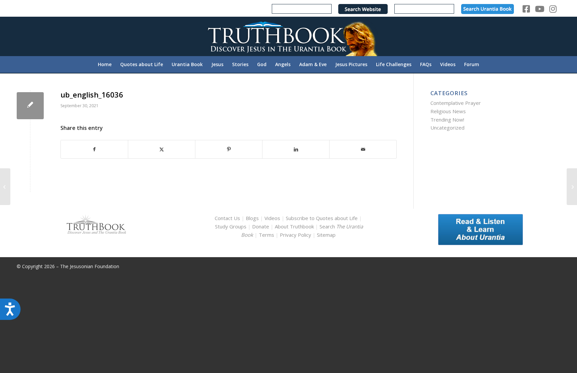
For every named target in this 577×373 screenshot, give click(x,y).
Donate (260, 226)
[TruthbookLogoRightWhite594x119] (288, 36)
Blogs (252, 218)
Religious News (448, 111)
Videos (272, 218)
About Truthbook (294, 226)
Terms (266, 234)
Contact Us (227, 218)
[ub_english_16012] (5, 186)
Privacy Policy (295, 234)
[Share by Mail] (363, 149)
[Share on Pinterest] (228, 149)
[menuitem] (104, 64)
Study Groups (231, 226)
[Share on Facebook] (94, 149)
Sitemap (326, 234)
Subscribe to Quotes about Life (322, 218)
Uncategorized (447, 127)
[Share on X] (161, 149)
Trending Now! (447, 119)
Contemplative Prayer (455, 103)
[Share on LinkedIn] (295, 149)
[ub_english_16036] (30, 105)
